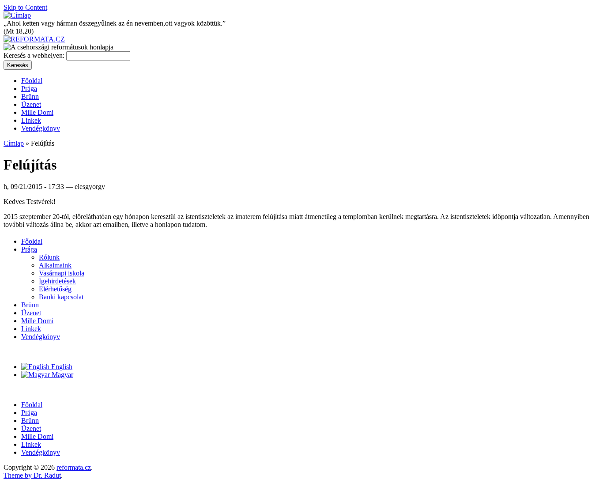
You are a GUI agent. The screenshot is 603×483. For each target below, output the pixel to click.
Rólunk (49, 257)
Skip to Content (25, 7)
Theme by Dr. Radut (32, 475)
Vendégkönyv (40, 128)
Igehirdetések (57, 281)
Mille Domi (37, 112)
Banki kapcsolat (61, 297)
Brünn (30, 96)
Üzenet (31, 104)
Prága (29, 88)
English (60, 366)
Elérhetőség (55, 289)
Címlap (14, 143)
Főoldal (31, 80)
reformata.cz (74, 467)
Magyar (61, 374)
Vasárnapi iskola (61, 273)
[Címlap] (17, 15)
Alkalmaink (55, 265)
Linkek (31, 120)
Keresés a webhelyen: (35, 55)
